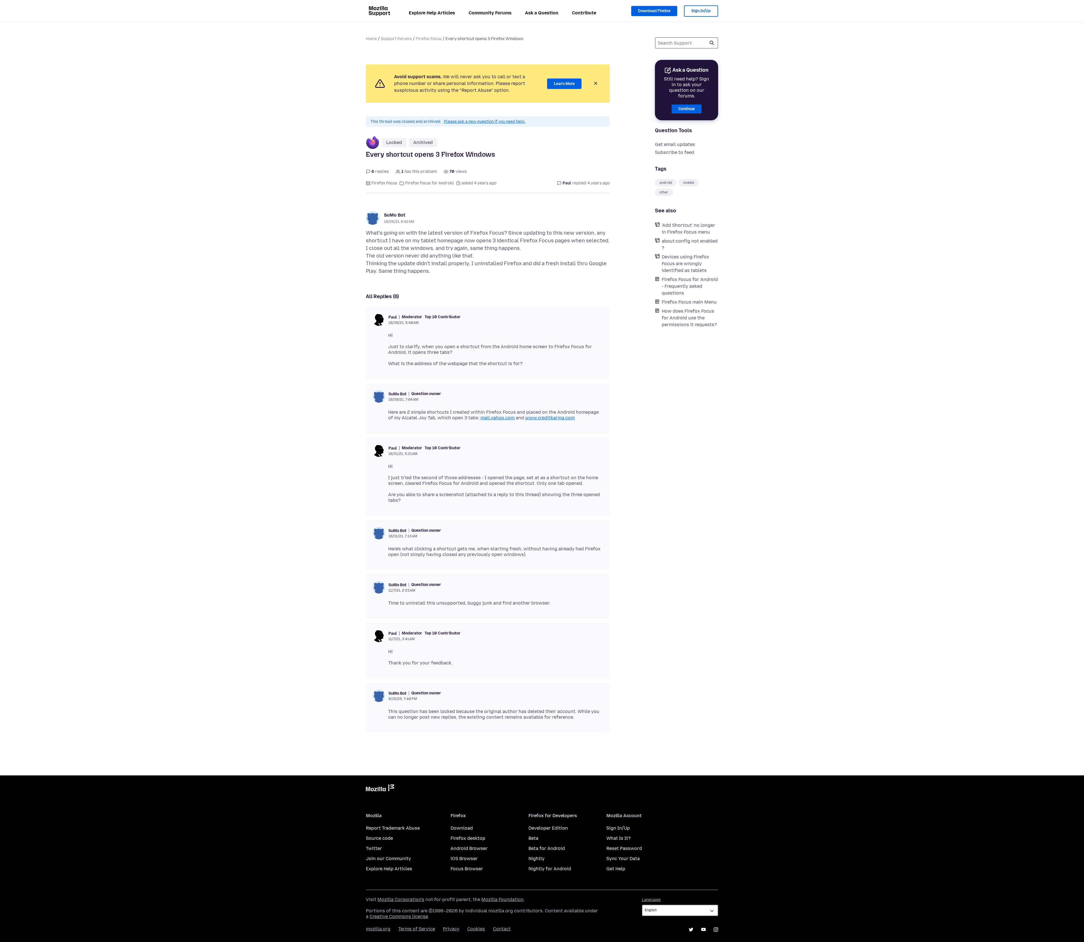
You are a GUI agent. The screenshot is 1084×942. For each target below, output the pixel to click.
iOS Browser (464, 858)
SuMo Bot (394, 215)
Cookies (476, 929)
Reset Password (624, 848)
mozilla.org (378, 929)
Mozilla (380, 788)
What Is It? (618, 838)
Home (371, 38)
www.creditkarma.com (550, 417)
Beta (533, 838)
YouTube (703, 929)
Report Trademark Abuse (393, 828)
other (663, 192)
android (665, 183)
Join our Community (388, 858)
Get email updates (675, 144)
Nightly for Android (549, 868)
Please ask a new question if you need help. (485, 121)
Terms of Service (416, 929)
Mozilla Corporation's (400, 899)
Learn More (564, 83)
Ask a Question (541, 13)
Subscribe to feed (674, 152)
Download (462, 828)
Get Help (615, 868)
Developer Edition (548, 828)
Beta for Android (546, 848)
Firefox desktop (468, 838)
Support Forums (396, 38)
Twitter (374, 848)
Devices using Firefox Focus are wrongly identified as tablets (685, 263)
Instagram (716, 929)
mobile (688, 183)
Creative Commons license (399, 916)
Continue (686, 108)
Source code (379, 838)
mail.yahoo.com (497, 417)
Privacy (451, 929)
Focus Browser (467, 868)
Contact (502, 929)
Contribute (584, 13)
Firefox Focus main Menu (689, 302)
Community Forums (490, 13)
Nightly (536, 858)
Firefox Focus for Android (429, 183)
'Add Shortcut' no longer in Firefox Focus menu (688, 229)
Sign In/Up (701, 10)
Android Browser (469, 848)
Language (651, 899)
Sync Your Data (623, 858)
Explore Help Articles (432, 13)
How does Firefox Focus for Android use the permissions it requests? (689, 317)
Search (711, 42)
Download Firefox (654, 10)
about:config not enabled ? (690, 244)
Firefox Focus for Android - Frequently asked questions (690, 286)
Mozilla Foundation (502, 899)
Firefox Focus (429, 38)
